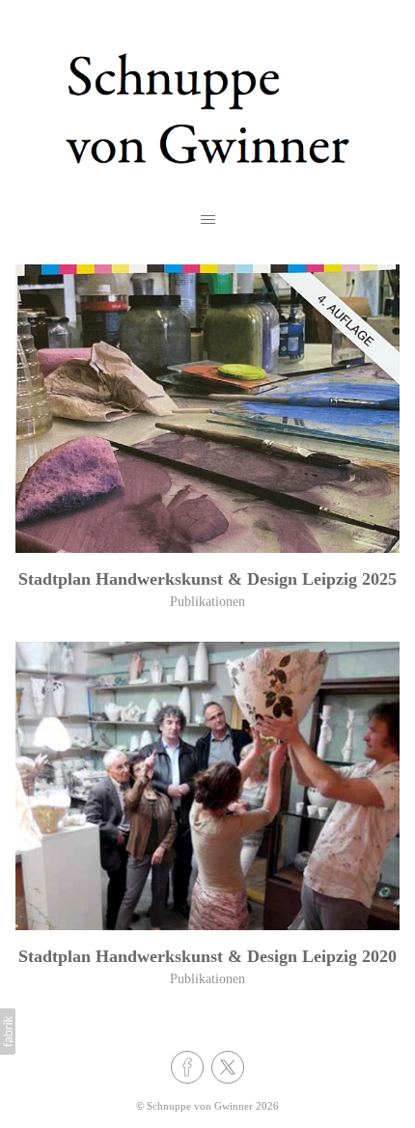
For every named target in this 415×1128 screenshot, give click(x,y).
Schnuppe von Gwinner (200, 1106)
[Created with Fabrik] (7, 1031)
